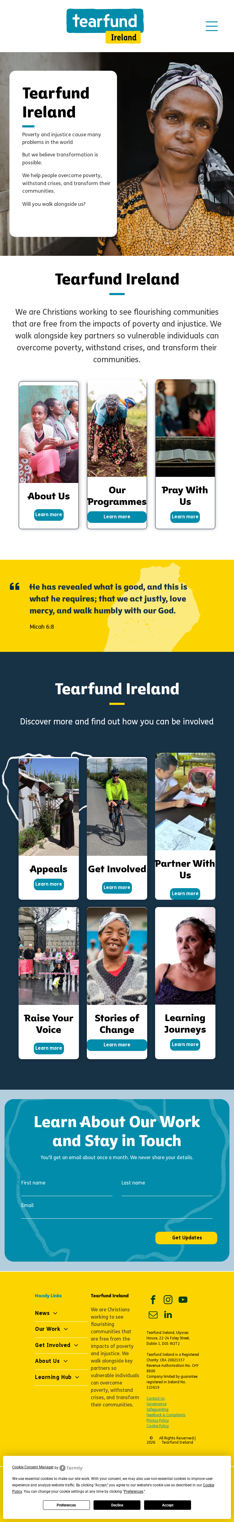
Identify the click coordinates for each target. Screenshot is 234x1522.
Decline (117, 1505)
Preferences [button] (133, 1491)
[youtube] (183, 1300)
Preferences (66, 1505)
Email (27, 1205)
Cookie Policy (158, 1426)
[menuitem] (61, 1314)
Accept (167, 1505)
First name (33, 1183)
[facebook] (153, 1300)
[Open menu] (211, 26)
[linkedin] (168, 1315)
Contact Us (156, 1399)
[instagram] (168, 1300)
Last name (133, 1183)
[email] (153, 1315)
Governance (156, 1404)
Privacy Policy (158, 1421)
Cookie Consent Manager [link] (33, 1467)
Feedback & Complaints (166, 1415)
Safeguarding (157, 1410)
